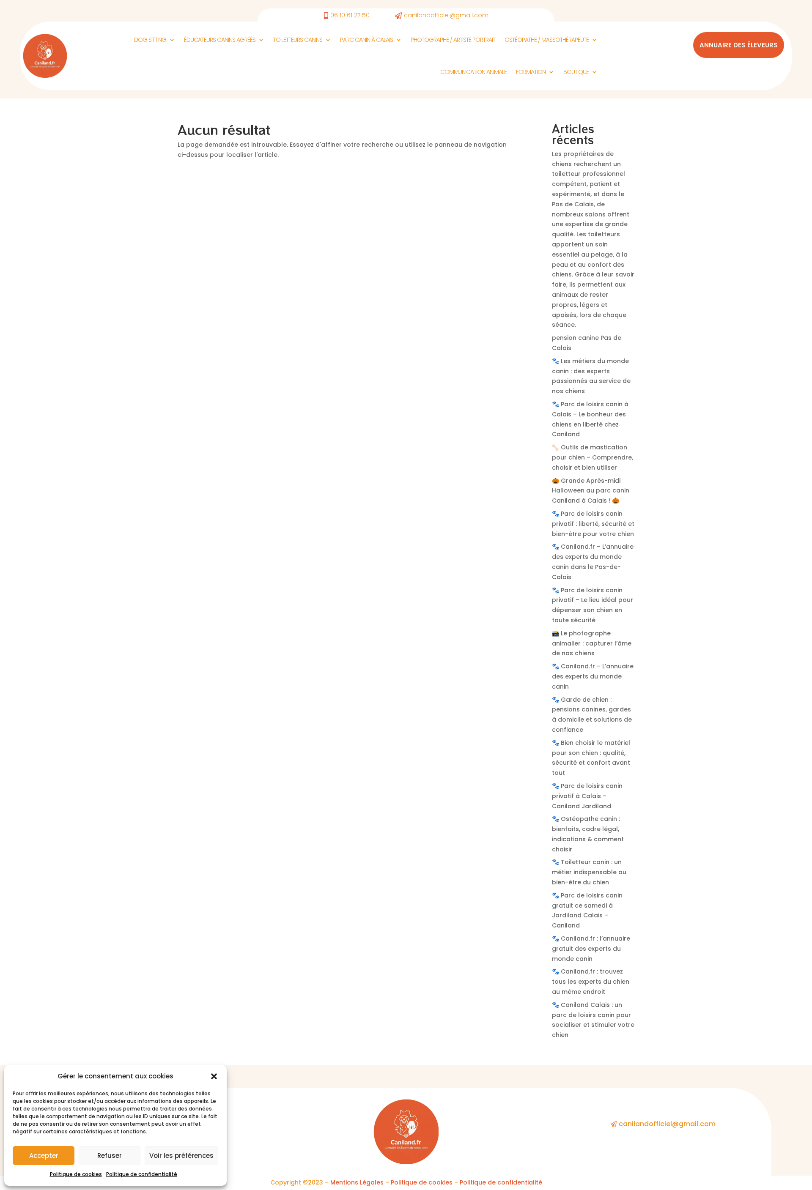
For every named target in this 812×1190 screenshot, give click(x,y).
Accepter (43, 1155)
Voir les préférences (181, 1155)
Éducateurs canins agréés (219, 40)
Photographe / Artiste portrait (453, 40)
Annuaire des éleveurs (739, 45)
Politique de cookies (76, 1174)
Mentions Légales (357, 1182)
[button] (214, 1076)
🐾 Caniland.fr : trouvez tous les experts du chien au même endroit (590, 981)
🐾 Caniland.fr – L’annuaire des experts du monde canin (593, 676)
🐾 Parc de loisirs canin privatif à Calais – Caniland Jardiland (587, 796)
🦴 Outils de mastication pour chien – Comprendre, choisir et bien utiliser (592, 457)
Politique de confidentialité (141, 1174)
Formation (531, 72)
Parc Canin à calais (366, 40)
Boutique (576, 72)
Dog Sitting (150, 40)
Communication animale (473, 72)
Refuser (109, 1155)
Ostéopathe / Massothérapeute (547, 40)
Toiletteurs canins (297, 40)
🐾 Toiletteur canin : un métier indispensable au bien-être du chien (589, 872)
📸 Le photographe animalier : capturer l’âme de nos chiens (591, 643)
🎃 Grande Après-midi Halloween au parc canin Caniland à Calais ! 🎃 (590, 490)
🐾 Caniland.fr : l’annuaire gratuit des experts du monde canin (591, 948)
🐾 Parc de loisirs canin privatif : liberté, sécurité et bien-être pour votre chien (593, 523)
